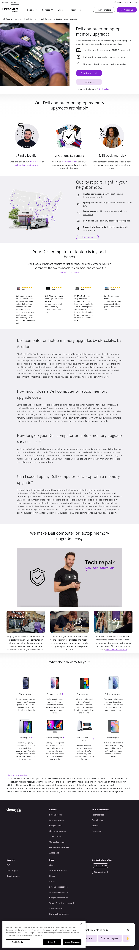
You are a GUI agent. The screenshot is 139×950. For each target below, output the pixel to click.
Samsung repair (54, 694)
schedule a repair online (26, 165)
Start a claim (104, 89)
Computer (19, 19)
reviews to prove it (69, 272)
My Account (132, 2)
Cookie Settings (18, 942)
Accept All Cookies (72, 942)
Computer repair (54, 737)
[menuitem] (32, 10)
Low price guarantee (17, 775)
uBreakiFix (15, 2)
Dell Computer (32, 19)
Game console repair (83, 739)
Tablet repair (113, 737)
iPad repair (25, 737)
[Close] (81, 924)
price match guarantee (118, 57)
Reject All (52, 942)
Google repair (83, 694)
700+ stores (35, 161)
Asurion (5, 2)
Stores (119, 2)
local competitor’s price (119, 220)
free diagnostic (69, 161)
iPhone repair (24, 694)
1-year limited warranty (116, 649)
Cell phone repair (113, 694)
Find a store (87, 237)
